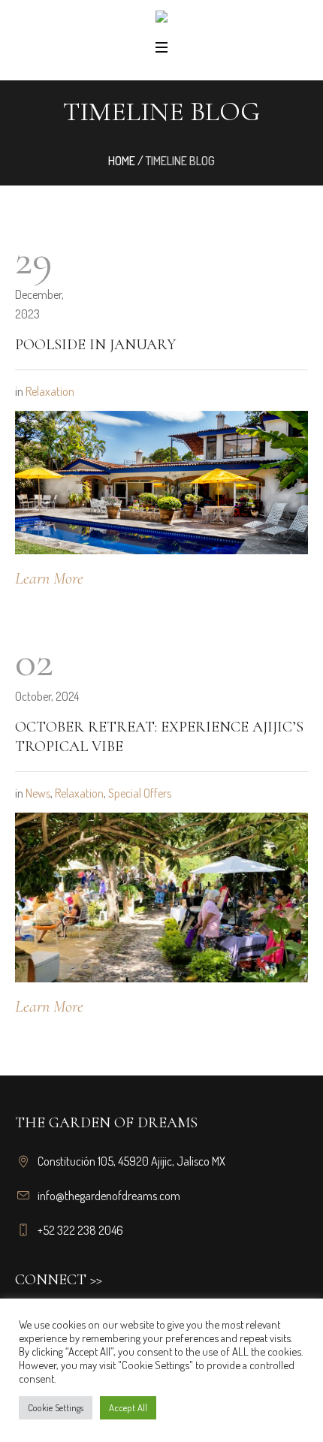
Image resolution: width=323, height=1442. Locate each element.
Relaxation (50, 391)
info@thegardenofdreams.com (109, 1195)
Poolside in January (95, 345)
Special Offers (139, 793)
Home (121, 160)
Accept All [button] (128, 1407)
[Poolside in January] (161, 480)
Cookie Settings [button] (55, 1407)
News (38, 793)
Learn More (49, 578)
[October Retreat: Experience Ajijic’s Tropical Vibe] (161, 898)
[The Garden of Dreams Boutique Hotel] (161, 19)
